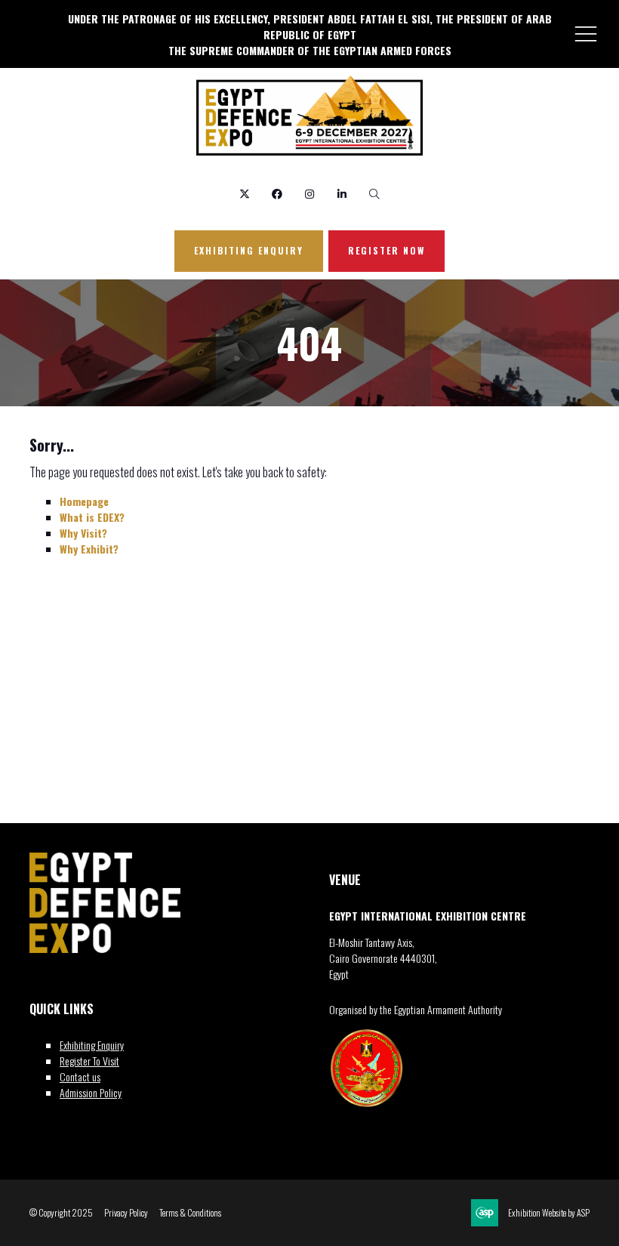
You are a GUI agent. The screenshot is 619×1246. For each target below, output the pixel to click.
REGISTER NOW (386, 250)
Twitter (245, 194)
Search (375, 194)
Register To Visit (89, 1061)
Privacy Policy (126, 1213)
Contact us (80, 1076)
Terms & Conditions (190, 1213)
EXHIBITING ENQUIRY (248, 250)
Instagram (310, 194)
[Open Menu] (585, 33)
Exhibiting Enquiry (92, 1045)
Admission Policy (91, 1092)
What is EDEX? (92, 517)
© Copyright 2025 (61, 1213)
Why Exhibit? (89, 549)
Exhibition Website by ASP (549, 1213)
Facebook (277, 194)
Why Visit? (83, 533)
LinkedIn (342, 194)
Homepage (84, 501)
